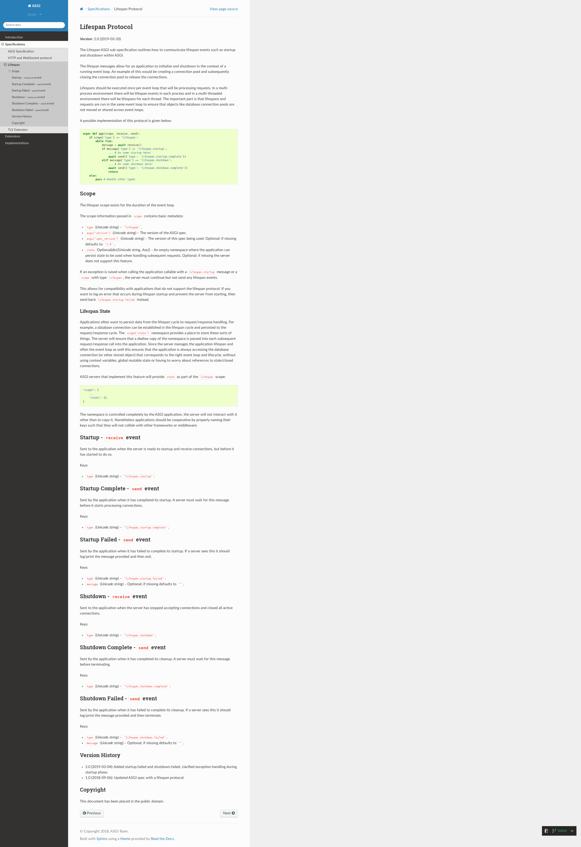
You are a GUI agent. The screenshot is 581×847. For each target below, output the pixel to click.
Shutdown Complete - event (33, 103)
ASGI (35, 6)
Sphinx (101, 839)
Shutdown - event (28, 97)
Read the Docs (162, 839)
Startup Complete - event (31, 84)
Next (227, 813)
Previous (93, 813)
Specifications (15, 44)
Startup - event (27, 77)
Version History (22, 116)
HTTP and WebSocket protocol (30, 58)
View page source (224, 9)
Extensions (12, 136)
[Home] (81, 9)
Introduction (14, 37)
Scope (16, 71)
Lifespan (14, 65)
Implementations (17, 143)
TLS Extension (18, 129)
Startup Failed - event (28, 90)
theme (125, 839)
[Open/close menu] (2, 44)
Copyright (18, 123)
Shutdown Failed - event (30, 110)
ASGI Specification (21, 51)
